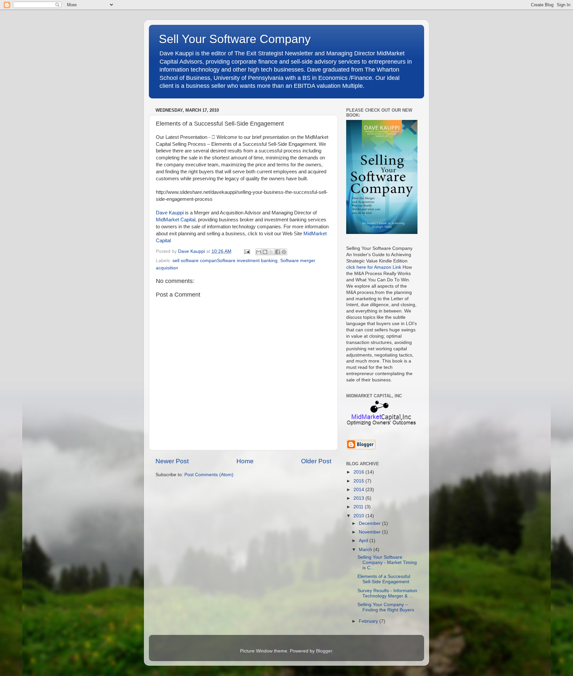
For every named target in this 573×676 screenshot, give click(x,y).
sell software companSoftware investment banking (225, 260)
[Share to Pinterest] (284, 252)
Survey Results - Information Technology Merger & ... (387, 593)
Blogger (324, 650)
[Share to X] (271, 252)
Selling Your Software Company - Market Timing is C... (387, 562)
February (369, 621)
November (370, 532)
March (366, 549)
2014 (359, 489)
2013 (359, 498)
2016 (359, 472)
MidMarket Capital (175, 219)
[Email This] (258, 252)
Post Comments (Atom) (208, 474)
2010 (359, 515)
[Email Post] (246, 251)
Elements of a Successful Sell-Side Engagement (383, 579)
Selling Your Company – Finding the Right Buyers (385, 607)
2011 (359, 506)
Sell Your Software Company (235, 39)
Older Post (316, 461)
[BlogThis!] (265, 252)
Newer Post (172, 461)
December (370, 523)
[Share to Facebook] (277, 252)
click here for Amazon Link (373, 267)
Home (245, 461)
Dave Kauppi (170, 212)
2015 (359, 481)
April (364, 540)
